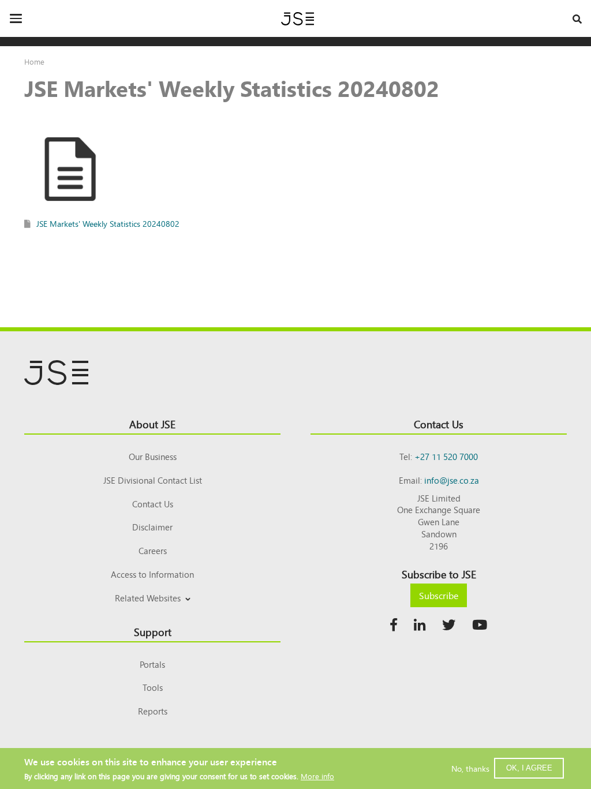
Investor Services (153, 611)
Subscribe (438, 595)
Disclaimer (152, 526)
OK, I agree (529, 768)
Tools (153, 687)
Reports (152, 711)
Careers (153, 550)
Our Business (153, 456)
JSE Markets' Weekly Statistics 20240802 (107, 223)
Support (152, 631)
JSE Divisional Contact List (152, 480)
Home (34, 61)
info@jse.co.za (451, 480)
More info (317, 776)
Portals (152, 664)
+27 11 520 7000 (446, 456)
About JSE (152, 423)
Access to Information (152, 574)
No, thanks (470, 768)
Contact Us (152, 503)
